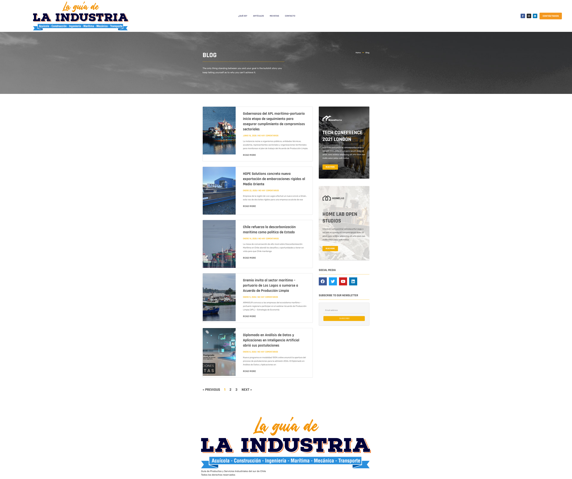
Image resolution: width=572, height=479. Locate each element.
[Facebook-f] (523, 16)
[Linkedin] (535, 16)
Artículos (258, 16)
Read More (249, 155)
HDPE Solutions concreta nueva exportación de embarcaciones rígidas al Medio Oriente (274, 179)
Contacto (290, 16)
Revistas (274, 16)
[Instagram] (529, 16)
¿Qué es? (242, 16)
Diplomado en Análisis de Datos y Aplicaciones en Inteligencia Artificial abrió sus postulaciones (271, 340)
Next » (247, 389)
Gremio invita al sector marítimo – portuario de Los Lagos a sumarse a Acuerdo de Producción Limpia (270, 285)
